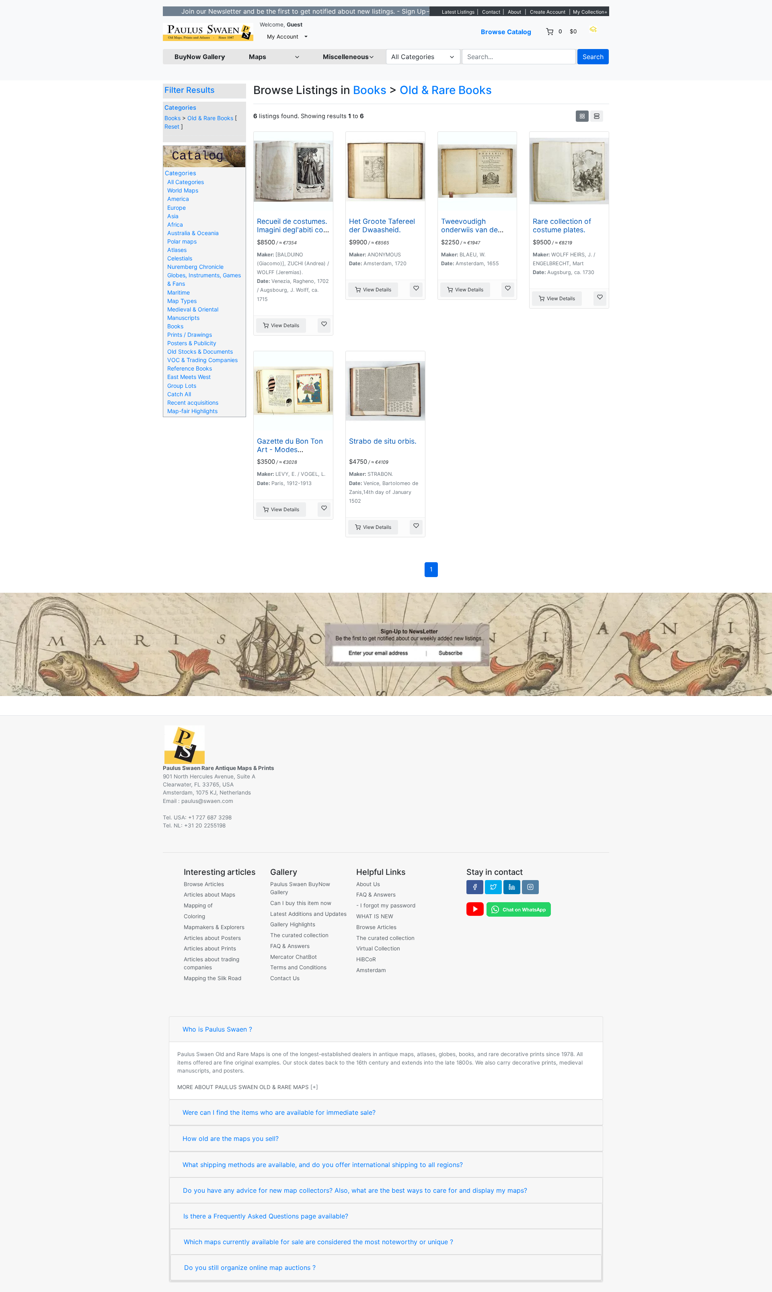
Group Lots (181, 385)
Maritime (178, 292)
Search (593, 57)
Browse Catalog (506, 32)
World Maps (182, 190)
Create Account (547, 12)
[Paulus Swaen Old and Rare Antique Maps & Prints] (208, 32)
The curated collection (299, 935)
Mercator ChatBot (293, 957)
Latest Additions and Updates (308, 914)
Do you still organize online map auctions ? (250, 1267)
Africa (175, 224)
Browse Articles (204, 884)
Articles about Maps (209, 894)
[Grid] (582, 116)
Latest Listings (458, 12)
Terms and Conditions (298, 967)
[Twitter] (493, 887)
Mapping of (198, 905)
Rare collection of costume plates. (562, 225)
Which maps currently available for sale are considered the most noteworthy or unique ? (318, 1242)
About (514, 12)
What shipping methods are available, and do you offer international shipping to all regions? (323, 1165)
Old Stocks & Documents (200, 351)
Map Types (182, 300)
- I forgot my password (385, 905)
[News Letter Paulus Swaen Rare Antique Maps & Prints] (386, 644)
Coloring (194, 916)
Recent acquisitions (192, 402)
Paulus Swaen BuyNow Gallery (300, 888)
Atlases (177, 249)
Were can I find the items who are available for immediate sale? (279, 1112)
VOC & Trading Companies (202, 359)
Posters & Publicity (191, 343)
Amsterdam (371, 970)
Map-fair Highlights (192, 410)
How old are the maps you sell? (231, 1138)
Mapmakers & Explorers (214, 927)
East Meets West (189, 376)
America (178, 198)
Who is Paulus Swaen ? (217, 1029)
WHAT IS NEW (374, 916)
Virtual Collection (378, 948)
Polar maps (182, 241)
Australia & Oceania (193, 232)
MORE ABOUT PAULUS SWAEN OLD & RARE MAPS (243, 1087)
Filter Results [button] (190, 90)
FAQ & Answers (290, 946)
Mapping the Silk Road (212, 978)
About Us (368, 884)
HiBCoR (366, 959)
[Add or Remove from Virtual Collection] (324, 325)
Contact (491, 12)
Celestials (179, 258)
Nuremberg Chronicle (195, 266)
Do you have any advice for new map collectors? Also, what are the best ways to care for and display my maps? (355, 1190)
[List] (596, 116)
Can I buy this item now (300, 903)
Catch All (179, 394)
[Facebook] (474, 887)
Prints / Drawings (189, 334)
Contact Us (285, 978)
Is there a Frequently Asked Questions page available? (265, 1216)
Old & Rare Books (210, 118)
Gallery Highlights (292, 924)
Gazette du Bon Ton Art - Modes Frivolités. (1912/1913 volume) (291, 454)
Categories (180, 107)
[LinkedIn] (511, 887)
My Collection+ (590, 12)
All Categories (185, 181)
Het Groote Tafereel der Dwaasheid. (382, 225)
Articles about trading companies (211, 963)
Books (172, 118)
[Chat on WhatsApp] (519, 909)
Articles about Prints (210, 948)
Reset (171, 126)
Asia (173, 216)
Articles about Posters (212, 938)
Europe (176, 207)
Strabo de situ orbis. (383, 441)
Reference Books (189, 368)
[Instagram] (530, 887)
